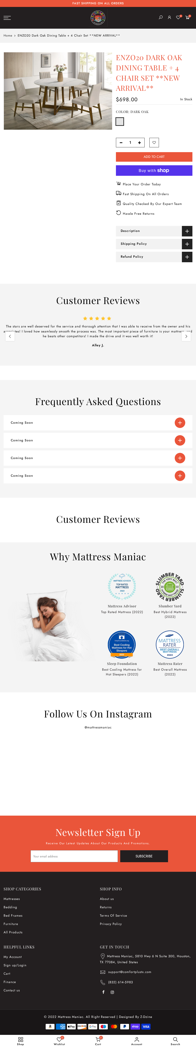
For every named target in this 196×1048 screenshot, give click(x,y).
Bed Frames (13, 915)
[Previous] (10, 336)
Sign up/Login (15, 965)
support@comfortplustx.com (130, 972)
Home (8, 35)
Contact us (12, 990)
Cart (7, 973)
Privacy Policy (111, 924)
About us (107, 899)
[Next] (186, 336)
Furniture (11, 924)
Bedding (10, 907)
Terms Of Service (113, 915)
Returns (106, 907)
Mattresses (12, 899)
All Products (13, 932)
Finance (10, 982)
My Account (13, 957)
